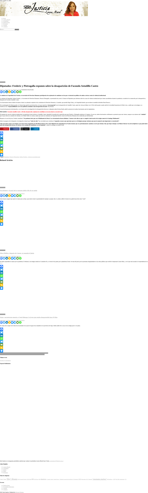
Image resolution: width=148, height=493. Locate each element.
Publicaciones (6, 22)
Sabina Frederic (23, 157)
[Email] (17, 91)
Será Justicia (18, 89)
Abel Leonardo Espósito (22, 479)
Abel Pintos (36, 479)
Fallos (4, 471)
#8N (39, 479)
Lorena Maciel (6, 19)
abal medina (83, 479)
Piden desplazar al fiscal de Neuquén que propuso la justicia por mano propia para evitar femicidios (24, 353)
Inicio (4, 18)
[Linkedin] (6, 91)
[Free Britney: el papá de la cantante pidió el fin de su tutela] (74, 174)
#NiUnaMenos (109, 479)
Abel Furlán (29, 479)
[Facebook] (1, 91)
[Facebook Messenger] (12, 91)
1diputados (90, 479)
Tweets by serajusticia (5, 360)
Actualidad (5, 21)
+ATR (114, 479)
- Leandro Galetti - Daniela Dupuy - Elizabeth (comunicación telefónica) (60, 479)
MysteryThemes (20, 492)
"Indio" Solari (3, 479)
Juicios (4, 469)
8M (33, 479)
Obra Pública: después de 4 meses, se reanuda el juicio (17, 253)
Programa (5, 24)
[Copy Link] (9, 91)
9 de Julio (117, 479)
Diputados (6, 157)
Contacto (5, 26)
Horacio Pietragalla (14, 157)
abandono (43, 479)
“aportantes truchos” (100, 479)
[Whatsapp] (20, 91)
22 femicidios (75, 479)
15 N (125, 479)
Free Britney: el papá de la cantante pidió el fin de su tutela (18, 190)
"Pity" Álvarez (11, 479)
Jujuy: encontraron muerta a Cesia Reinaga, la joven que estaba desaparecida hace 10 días (28, 317)
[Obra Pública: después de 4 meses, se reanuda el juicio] (74, 237)
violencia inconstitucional (34, 157)
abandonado (122, 479)
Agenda (5, 25)
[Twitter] (4, 91)
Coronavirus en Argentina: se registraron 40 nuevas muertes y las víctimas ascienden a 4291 (22, 354)
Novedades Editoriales (8, 487)
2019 (79, 479)
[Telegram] (14, 91)
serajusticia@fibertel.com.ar (56, 461)
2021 (87, 479)
